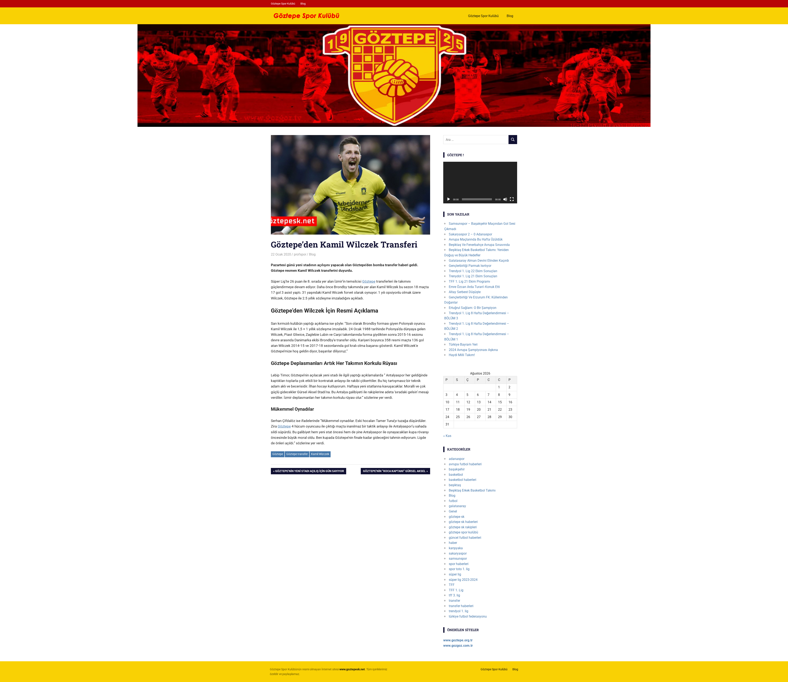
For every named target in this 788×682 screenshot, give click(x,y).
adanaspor (456, 459)
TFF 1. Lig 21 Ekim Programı (469, 281)
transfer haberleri (461, 606)
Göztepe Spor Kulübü (283, 3)
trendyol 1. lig (458, 611)
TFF (452, 585)
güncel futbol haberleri (465, 538)
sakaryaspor (458, 553)
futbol (453, 501)
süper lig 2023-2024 (463, 580)
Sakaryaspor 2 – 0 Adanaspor (470, 234)
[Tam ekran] (512, 199)
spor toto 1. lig (459, 569)
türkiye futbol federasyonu (468, 616)
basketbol (456, 475)
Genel (453, 511)
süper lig (455, 574)
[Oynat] (449, 199)
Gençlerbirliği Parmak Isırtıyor (470, 266)
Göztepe (368, 281)
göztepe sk (456, 517)
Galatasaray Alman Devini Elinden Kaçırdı (479, 260)
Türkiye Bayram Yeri (463, 344)
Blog (303, 3)
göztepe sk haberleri (463, 522)
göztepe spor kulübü (463, 532)
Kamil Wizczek (320, 454)
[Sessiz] (505, 199)
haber (453, 543)
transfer (454, 601)
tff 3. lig (454, 595)
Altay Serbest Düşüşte (465, 292)
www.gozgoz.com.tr (458, 646)
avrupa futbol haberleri (465, 464)
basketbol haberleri (462, 480)
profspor (300, 254)
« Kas (447, 436)
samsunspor (458, 559)
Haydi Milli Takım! (462, 355)
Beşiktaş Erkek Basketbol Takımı (472, 490)
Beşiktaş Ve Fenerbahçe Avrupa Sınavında (479, 245)
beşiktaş (455, 485)
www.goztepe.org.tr (458, 640)
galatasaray (457, 506)
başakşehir (457, 469)
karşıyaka (456, 548)
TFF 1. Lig (456, 590)
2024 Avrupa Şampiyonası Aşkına (473, 350)
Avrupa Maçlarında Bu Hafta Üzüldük (476, 239)
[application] (480, 182)
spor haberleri (458, 564)
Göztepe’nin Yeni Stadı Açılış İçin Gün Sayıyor (309, 471)
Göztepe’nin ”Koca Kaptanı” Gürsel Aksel (394, 471)
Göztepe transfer (297, 454)
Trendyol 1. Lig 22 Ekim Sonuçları (473, 271)
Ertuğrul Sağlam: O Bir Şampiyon (472, 308)
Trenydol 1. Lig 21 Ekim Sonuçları (473, 276)
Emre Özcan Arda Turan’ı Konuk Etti (474, 287)
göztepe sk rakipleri (463, 527)
